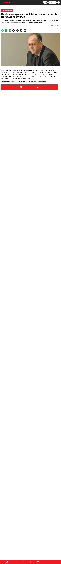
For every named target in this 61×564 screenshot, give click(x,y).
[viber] (10, 30)
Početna (7, 562)
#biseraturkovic (22, 81)
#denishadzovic (42, 81)
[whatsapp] (6, 30)
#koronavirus (32, 81)
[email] (17, 30)
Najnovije (23, 562)
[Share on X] (13, 30)
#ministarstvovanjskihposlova (9, 81)
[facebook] (2, 30)
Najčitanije (38, 562)
